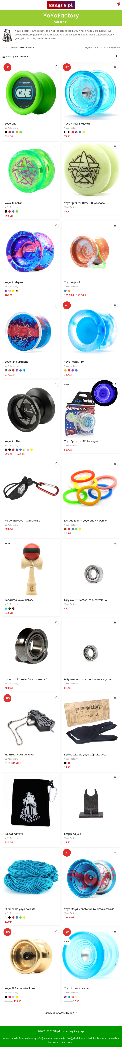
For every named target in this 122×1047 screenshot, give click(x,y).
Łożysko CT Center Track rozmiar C (26, 679)
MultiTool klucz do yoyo (19, 754)
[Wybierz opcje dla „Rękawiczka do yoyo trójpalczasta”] (115, 697)
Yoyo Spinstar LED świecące (81, 441)
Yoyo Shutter (13, 441)
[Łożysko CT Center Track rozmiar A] (91, 567)
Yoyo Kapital (72, 282)
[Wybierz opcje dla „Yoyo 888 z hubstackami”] (56, 931)
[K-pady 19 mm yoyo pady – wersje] (91, 488)
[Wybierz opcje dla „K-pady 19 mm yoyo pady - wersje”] (115, 463)
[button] (115, 146)
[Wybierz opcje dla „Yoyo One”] (56, 66)
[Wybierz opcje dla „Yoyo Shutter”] (56, 384)
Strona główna (10, 47)
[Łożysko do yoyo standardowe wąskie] (91, 647)
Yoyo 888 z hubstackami (20, 988)
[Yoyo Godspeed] (31, 250)
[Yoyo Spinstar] (31, 170)
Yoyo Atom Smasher (76, 988)
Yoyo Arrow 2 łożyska (77, 123)
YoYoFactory (11, 127)
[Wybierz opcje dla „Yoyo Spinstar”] (56, 146)
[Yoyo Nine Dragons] (31, 329)
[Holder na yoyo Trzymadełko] (31, 488)
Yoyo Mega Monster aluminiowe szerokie (89, 909)
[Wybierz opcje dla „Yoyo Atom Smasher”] (115, 931)
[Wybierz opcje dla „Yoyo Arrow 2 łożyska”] (115, 66)
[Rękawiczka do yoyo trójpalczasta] (91, 722)
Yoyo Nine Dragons (16, 361)
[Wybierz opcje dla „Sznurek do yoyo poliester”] (56, 852)
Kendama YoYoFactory (19, 600)
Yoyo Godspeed (14, 282)
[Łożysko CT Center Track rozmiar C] (31, 647)
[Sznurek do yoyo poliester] (31, 876)
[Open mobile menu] (4, 5)
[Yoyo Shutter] (31, 409)
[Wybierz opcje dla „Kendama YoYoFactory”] (56, 543)
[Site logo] (61, 4)
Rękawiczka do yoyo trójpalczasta (85, 754)
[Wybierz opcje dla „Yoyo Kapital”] (115, 225)
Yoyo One (10, 123)
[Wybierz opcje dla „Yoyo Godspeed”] (56, 225)
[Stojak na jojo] (91, 801)
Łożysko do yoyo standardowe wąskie (87, 679)
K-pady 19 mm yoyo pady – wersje (85, 520)
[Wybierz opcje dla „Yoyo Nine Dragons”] (56, 304)
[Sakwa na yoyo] (31, 801)
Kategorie (60, 22)
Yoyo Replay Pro (74, 361)
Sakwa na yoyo (14, 834)
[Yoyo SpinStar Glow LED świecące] (91, 170)
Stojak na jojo (72, 834)
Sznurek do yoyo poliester (20, 909)
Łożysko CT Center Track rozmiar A (85, 600)
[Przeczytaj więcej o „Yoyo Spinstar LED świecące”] (115, 384)
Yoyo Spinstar (13, 203)
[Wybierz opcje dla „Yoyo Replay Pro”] (115, 304)
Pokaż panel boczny (17, 56)
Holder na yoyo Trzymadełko (22, 520)
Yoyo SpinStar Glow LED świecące (84, 203)
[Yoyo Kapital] (91, 250)
